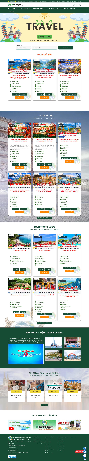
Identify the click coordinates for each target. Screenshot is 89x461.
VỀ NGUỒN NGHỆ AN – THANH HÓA (19, 295)
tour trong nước (38, 8)
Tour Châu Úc (48, 443)
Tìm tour (65, 47)
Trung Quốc (13, 61)
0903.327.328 (12, 1)
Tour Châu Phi (48, 446)
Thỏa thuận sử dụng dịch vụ (39, 443)
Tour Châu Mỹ (48, 441)
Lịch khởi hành (50, 8)
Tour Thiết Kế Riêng (49, 448)
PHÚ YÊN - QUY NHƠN (44, 250)
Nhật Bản (62, 61)
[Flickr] (77, 4)
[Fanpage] (74, 4)
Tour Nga (47, 450)
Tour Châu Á (38, 61)
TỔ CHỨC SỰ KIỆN (61, 8)
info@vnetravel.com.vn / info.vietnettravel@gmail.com (27, 1)
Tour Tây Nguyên (61, 450)
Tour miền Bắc (61, 439)
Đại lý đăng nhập (42, 1)
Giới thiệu (15, 8)
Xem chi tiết (20, 97)
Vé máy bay (72, 8)
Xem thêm (16, 391)
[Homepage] (9, 8)
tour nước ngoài (25, 8)
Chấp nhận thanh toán (38, 441)
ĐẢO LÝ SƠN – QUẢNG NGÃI (69, 250)
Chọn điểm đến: (19, 45)
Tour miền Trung (61, 441)
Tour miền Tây (61, 444)
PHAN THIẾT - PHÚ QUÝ (19, 250)
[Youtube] (79, 4)
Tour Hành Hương (49, 452)
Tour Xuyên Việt (61, 446)
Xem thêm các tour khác (44, 217)
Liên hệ (11, 11)
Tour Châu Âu (48, 439)
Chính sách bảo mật (37, 439)
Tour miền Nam (61, 443)
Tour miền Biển (61, 448)
